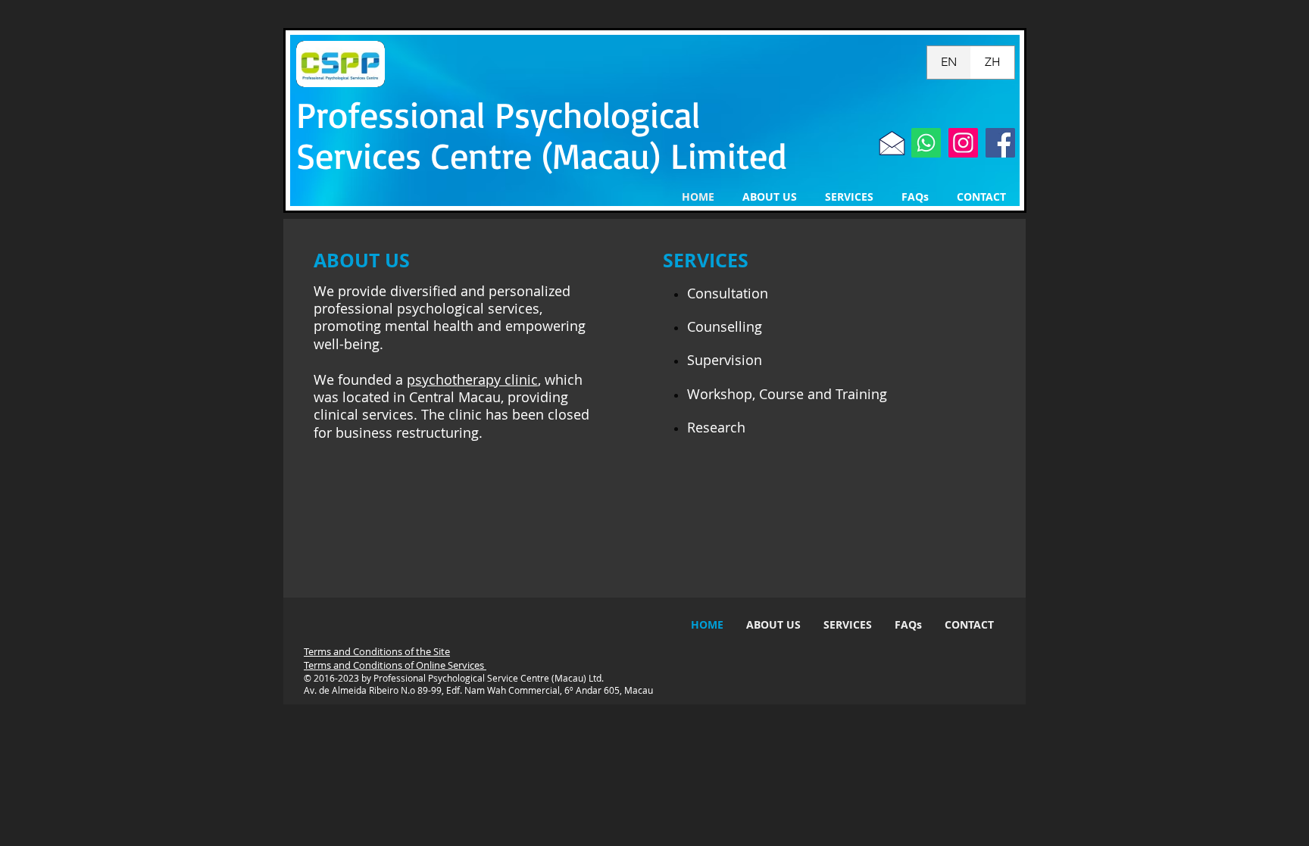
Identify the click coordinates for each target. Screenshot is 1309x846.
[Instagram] (963, 143)
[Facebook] (1000, 143)
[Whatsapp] (926, 143)
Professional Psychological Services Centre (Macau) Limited (541, 135)
